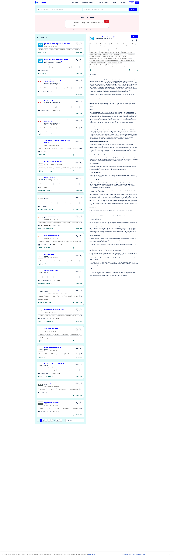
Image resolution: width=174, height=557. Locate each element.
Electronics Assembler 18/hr (52, 347)
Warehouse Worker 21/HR (51, 328)
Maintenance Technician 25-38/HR (54, 309)
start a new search (103, 29)
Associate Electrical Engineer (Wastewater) (57, 43)
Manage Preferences (126, 554)
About (114, 2)
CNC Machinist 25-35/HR (51, 270)
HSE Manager (48, 383)
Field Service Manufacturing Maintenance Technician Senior (56, 80)
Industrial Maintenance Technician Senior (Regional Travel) (56, 120)
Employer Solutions (87, 2)
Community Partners (102, 2)
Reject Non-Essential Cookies (139, 554)
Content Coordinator (50, 197)
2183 (57, 420)
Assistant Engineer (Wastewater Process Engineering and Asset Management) (56, 60)
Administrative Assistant (51, 216)
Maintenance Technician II (52, 100)
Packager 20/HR (49, 254)
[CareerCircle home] (41, 2)
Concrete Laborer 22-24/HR (52, 290)
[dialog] (87, 554)
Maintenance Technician (51, 402)
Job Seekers (75, 2)
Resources (123, 2)
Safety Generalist (49, 177)
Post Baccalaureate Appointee (53, 161)
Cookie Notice (91, 554)
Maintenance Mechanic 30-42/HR (54, 363)
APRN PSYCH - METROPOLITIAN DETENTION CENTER (57, 141)
